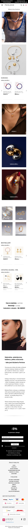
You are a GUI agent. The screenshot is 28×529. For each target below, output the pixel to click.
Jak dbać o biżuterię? (14, 479)
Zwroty (14, 484)
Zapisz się (15, 444)
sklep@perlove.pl (10, 522)
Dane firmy (14, 473)
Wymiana (14, 486)
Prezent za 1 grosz (14, 472)
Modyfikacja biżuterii (14, 483)
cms (13, 527)
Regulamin (14, 489)
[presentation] (1, 90)
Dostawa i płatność (14, 481)
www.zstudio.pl (17, 527)
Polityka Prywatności (14, 491)
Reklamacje (14, 488)
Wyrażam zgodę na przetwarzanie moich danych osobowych (15, 446)
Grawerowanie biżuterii (14, 470)
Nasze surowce (14, 468)
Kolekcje (14, 466)
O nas (14, 465)
